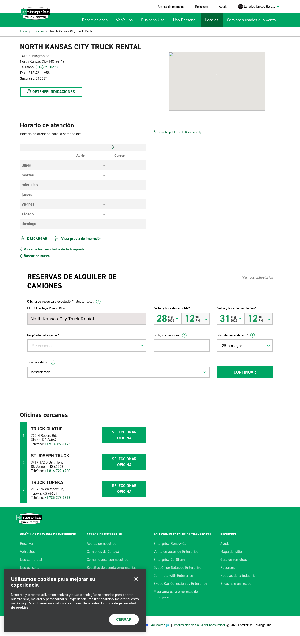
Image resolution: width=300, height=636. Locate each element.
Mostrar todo (40, 372)
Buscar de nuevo (37, 256)
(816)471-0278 (46, 67)
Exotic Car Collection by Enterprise (180, 583)
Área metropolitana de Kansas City (178, 132)
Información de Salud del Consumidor (199, 625)
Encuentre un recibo (235, 583)
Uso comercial (31, 559)
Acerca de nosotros (171, 6)
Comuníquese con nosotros (107, 559)
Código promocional (167, 335)
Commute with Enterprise (173, 575)
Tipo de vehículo (38, 362)
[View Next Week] (113, 147)
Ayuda (223, 6)
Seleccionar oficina (124, 435)
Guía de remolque (234, 559)
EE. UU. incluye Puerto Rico (46, 308)
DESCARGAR (37, 238)
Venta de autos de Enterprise (176, 551)
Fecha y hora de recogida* (172, 308)
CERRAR (123, 619)
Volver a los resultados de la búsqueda (54, 249)
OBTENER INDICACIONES (53, 91)
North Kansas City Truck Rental (72, 31)
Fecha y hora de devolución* (236, 308)
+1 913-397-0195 (57, 444)
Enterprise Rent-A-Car (171, 543)
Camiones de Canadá (103, 551)
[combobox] (262, 6)
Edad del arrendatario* (233, 335)
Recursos (201, 6)
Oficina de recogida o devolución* (60, 301)
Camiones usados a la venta (251, 20)
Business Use (153, 20)
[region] (75, 600)
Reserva (26, 543)
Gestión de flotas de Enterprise (177, 567)
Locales (211, 20)
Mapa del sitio (231, 551)
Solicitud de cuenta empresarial (111, 567)
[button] (217, 75)
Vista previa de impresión (81, 238)
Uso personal (30, 567)
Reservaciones (95, 20)
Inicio (23, 31)
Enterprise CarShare (169, 559)
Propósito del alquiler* (43, 335)
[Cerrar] (136, 579)
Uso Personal (185, 20)
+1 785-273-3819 (57, 497)
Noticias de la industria (238, 575)
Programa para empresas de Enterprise (176, 594)
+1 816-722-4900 (57, 470)
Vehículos (124, 20)
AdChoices (158, 625)
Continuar (245, 372)
